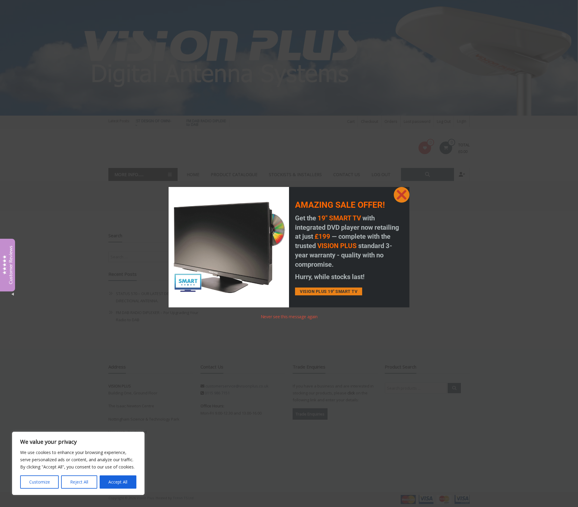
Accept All (117, 482)
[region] (78, 463)
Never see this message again (289, 316)
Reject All (79, 482)
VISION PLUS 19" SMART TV (328, 291)
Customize (39, 482)
